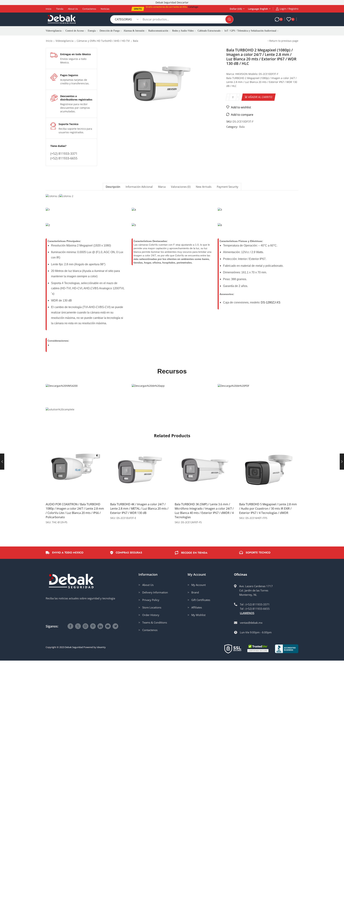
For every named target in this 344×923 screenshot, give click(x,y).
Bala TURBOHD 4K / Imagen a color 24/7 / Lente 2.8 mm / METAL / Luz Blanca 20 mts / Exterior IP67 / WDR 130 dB (139, 508)
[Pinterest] (93, 626)
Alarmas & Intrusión (133, 30)
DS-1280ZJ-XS (270, 302)
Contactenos (89, 8)
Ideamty (101, 647)
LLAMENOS (247, 613)
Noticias (105, 8)
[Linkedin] (100, 626)
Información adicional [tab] (139, 187)
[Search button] (229, 19)
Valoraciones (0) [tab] (180, 187)
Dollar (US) (236, 8)
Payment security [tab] (227, 187)
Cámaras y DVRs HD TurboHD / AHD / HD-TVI (103, 40)
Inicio (48, 8)
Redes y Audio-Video (183, 30)
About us (73, 8)
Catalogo (193, 6)
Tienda (59, 8)
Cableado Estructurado (209, 30)
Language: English (258, 8)
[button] (137, 9)
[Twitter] (78, 626)
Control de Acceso (74, 30)
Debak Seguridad (74, 647)
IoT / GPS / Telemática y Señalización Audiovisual (250, 30)
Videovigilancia (53, 30)
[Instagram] (85, 626)
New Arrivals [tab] (203, 187)
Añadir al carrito (260, 97)
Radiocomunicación (158, 30)
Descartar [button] (182, 2)
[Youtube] (108, 626)
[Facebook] (70, 626)
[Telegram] (115, 626)
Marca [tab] (162, 187)
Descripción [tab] (113, 187)
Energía (92, 30)
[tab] (113, 186)
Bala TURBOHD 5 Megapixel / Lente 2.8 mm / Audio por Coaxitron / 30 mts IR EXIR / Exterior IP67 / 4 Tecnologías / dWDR (268, 508)
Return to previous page (283, 40)
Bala (135, 40)
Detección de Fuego (110, 30)
